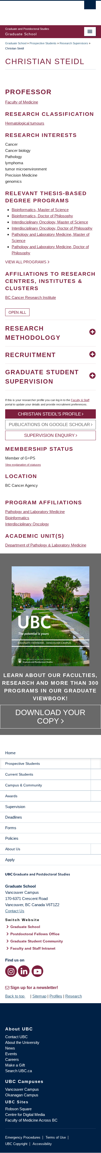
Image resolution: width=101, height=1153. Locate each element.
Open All (17, 312)
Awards (11, 796)
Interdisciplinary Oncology (27, 524)
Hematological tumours (24, 123)
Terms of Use (56, 1137)
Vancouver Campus (22, 1089)
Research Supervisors (74, 43)
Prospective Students (43, 43)
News (10, 1048)
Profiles (55, 996)
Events (11, 1054)
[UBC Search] (90, 6)
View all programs (25, 262)
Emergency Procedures (22, 1137)
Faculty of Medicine (21, 102)
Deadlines (13, 817)
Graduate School (15, 43)
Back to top (15, 996)
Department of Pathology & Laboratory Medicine (45, 545)
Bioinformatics (17, 518)
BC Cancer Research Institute (30, 297)
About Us (12, 849)
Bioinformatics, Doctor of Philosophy (42, 216)
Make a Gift (15, 1065)
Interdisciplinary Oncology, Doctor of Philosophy (52, 228)
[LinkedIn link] (24, 971)
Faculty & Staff (80, 400)
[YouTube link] (37, 971)
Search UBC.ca (18, 1071)
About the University (22, 1042)
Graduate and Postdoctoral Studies (50, 876)
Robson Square (18, 1109)
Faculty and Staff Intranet (32, 948)
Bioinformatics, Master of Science (40, 209)
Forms (10, 828)
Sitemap (39, 996)
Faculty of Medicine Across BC (31, 1120)
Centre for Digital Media (25, 1114)
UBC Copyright (16, 1144)
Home (10, 753)
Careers (12, 1059)
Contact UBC (16, 1037)
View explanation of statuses (23, 464)
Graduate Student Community (36, 941)
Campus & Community (23, 785)
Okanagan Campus (21, 1095)
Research (73, 996)
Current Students (19, 774)
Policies (11, 838)
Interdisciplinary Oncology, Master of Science (50, 222)
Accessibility (42, 1144)
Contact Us (14, 911)
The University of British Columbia (37, 10)
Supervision (15, 806)
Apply (10, 859)
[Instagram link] (11, 971)
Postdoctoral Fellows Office (35, 934)
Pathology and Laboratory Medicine (35, 511)
